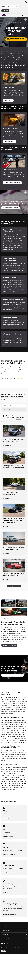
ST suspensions (12, 703)
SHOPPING (4, 926)
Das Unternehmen (6, 773)
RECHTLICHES (5, 934)
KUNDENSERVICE (5, 930)
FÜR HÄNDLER (5, 938)
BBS (25, 705)
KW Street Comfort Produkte (14, 92)
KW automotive (19, 709)
